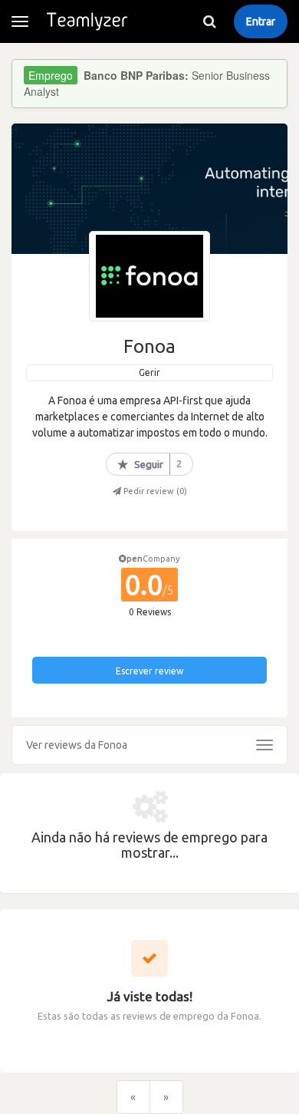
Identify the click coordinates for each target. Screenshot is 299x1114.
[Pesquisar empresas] (209, 21)
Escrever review (149, 671)
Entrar (260, 21)
